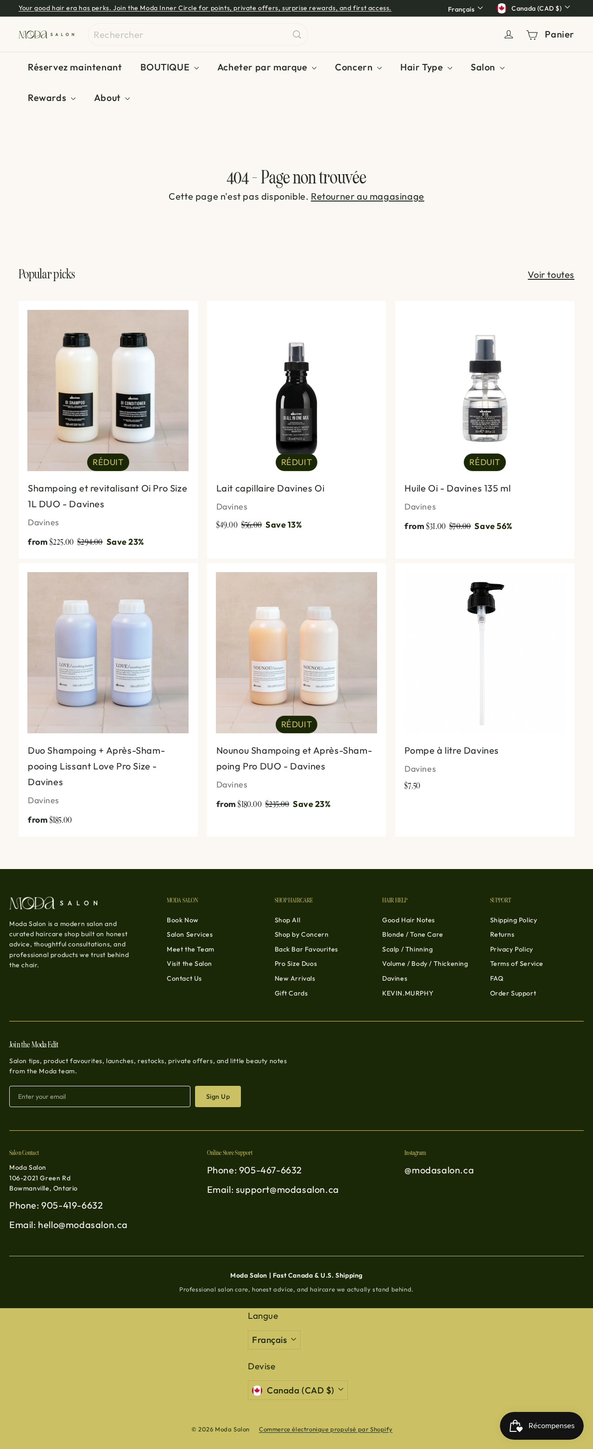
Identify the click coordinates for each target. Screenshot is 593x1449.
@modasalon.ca (439, 1170)
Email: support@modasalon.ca (273, 1189)
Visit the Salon (189, 963)
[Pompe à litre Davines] (484, 681)
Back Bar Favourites (306, 949)
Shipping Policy (513, 920)
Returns (502, 934)
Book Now (183, 920)
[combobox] (198, 34)
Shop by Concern (302, 934)
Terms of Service (517, 963)
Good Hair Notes (408, 920)
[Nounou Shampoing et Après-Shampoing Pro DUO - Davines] (296, 692)
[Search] (297, 34)
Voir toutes (551, 274)
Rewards (48, 97)
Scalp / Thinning (407, 949)
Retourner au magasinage (367, 196)
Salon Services (190, 934)
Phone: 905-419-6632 (56, 1205)
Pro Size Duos (296, 963)
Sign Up (218, 1096)
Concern (355, 67)
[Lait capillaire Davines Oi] (296, 421)
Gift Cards (291, 993)
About (108, 97)
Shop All (288, 920)
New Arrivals (295, 978)
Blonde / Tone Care (412, 934)
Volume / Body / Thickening (425, 963)
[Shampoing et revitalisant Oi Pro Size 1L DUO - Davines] (108, 430)
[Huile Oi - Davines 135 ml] (484, 422)
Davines (394, 978)
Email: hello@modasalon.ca (68, 1224)
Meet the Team (190, 949)
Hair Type (422, 67)
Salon (484, 67)
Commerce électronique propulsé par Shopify (325, 1429)
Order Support (513, 993)
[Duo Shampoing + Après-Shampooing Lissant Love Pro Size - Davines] (108, 700)
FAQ (497, 978)
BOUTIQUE (165, 67)
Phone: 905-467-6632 (254, 1170)
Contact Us (184, 978)
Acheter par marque (263, 67)
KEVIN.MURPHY (407, 993)
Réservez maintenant (75, 67)
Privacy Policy (511, 949)
